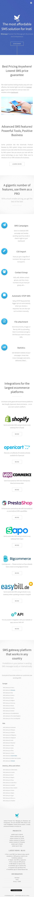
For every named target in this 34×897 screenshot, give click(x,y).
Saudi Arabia (14, 760)
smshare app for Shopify (17, 848)
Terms (17, 884)
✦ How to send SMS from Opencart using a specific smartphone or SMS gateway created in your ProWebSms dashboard (17, 860)
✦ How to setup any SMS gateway (17, 866)
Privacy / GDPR (17, 886)
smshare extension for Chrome (17, 843)
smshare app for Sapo (17, 850)
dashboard (14, 97)
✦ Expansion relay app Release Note (17, 872)
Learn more (17, 169)
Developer (17, 882)
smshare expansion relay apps (17, 841)
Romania (13, 695)
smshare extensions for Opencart (17, 845)
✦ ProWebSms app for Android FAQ (17, 870)
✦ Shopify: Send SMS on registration (17, 864)
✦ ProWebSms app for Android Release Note (17, 874)
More (17, 439)
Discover (17, 48)
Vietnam (13, 765)
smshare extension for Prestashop (17, 847)
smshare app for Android (17, 839)
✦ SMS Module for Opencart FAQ (17, 868)
